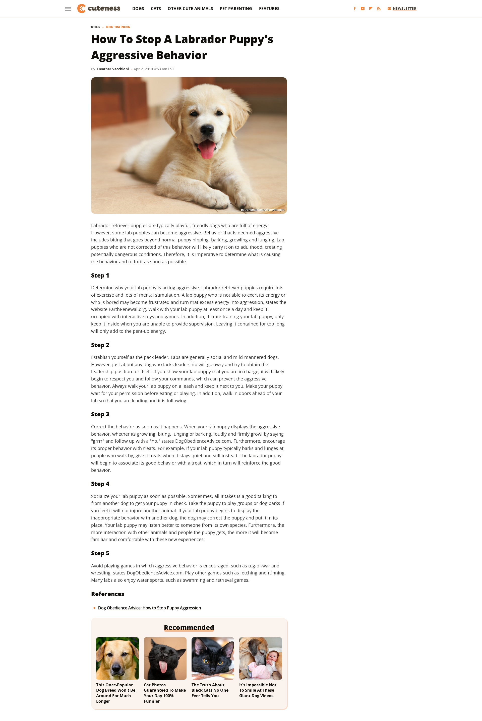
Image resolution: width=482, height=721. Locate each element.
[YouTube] (362, 8)
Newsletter (404, 8)
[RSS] (379, 8)
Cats (156, 8)
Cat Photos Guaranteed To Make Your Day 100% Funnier (165, 693)
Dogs (138, 8)
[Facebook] (354, 8)
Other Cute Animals (190, 8)
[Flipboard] (371, 8)
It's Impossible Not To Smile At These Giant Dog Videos (257, 690)
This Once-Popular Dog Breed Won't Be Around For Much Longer (115, 693)
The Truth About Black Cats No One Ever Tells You (210, 690)
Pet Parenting (236, 8)
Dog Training (118, 27)
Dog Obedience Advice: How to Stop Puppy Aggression (149, 608)
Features (269, 8)
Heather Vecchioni (113, 69)
